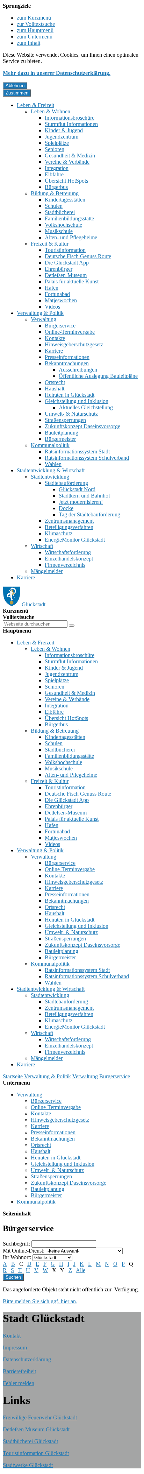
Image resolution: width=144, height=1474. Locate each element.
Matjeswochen (61, 300)
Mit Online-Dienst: (23, 1251)
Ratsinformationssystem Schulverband (87, 458)
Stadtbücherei (60, 212)
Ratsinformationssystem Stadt (77, 451)
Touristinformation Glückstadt (36, 1453)
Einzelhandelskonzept (69, 559)
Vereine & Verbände (67, 162)
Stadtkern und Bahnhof (84, 496)
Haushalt (54, 389)
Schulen (54, 206)
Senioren (54, 149)
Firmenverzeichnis (65, 565)
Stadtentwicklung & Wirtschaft (51, 470)
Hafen (51, 288)
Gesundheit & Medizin (70, 155)
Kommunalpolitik (50, 445)
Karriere (54, 351)
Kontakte (55, 338)
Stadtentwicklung (50, 477)
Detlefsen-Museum (66, 275)
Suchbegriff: (16, 1244)
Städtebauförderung (66, 483)
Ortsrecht (55, 382)
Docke (66, 508)
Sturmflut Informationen (71, 124)
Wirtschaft (42, 546)
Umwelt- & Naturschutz (71, 414)
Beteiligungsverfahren (69, 527)
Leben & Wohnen (50, 111)
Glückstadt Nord (77, 489)
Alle (80, 1270)
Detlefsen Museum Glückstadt (36, 1429)
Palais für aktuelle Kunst (72, 281)
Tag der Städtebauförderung (89, 514)
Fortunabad (57, 294)
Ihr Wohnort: (17, 1257)
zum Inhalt (28, 43)
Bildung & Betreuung (55, 193)
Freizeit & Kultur (50, 244)
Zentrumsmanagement (69, 521)
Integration (57, 168)
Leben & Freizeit (35, 105)
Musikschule (59, 231)
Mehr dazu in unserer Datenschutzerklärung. (56, 73)
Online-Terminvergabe (70, 332)
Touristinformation (65, 250)
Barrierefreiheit (19, 1371)
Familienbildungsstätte (69, 218)
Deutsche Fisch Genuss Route (78, 256)
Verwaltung (43, 319)
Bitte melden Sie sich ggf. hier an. (40, 1301)
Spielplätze (57, 143)
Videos (52, 307)
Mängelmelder (47, 571)
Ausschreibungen (78, 370)
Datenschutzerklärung (27, 1359)
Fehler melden (18, 1383)
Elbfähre (54, 174)
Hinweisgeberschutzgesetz (74, 344)
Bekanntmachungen (67, 363)
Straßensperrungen (65, 420)
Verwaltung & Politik (40, 313)
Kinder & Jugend (64, 130)
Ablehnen (15, 85)
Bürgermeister (60, 439)
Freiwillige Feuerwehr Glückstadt (40, 1417)
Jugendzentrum (61, 137)
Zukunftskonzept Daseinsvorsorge (82, 426)
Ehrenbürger (58, 269)
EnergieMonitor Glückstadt (75, 540)
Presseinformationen (67, 357)
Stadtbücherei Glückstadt (30, 1441)
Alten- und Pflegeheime (71, 237)
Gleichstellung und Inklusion (76, 401)
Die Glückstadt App (67, 263)
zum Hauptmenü (35, 30)
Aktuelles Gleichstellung (86, 407)
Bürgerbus (56, 187)
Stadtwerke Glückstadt (28, 1465)
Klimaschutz (58, 533)
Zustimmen (17, 93)
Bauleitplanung (61, 433)
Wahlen (53, 464)
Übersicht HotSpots (66, 181)
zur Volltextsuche (36, 24)
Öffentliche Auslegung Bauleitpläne (98, 376)
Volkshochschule (63, 225)
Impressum (15, 1347)
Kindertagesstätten (65, 200)
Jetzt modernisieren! (81, 502)
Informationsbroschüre (69, 118)
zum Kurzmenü (34, 18)
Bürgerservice (60, 326)
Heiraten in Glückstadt (69, 395)
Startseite (13, 1076)
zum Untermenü (34, 37)
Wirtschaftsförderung (68, 552)
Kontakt (12, 1336)
